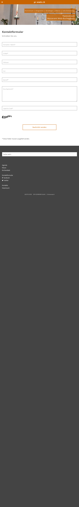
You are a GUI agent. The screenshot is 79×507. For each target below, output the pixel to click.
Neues (4, 168)
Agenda (4, 165)
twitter (5, 180)
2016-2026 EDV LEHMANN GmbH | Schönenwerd (40, 194)
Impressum (6, 188)
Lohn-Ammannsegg (69, 10)
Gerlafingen (49, 10)
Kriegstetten (39, 10)
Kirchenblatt (6, 170)
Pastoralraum (29, 10)
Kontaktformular (7, 175)
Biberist (57, 10)
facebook (6, 178)
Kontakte (5, 185)
